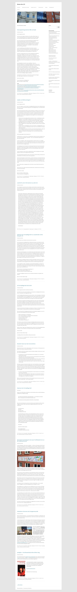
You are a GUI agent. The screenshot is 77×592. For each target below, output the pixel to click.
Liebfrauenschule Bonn (25, 7)
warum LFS (26, 505)
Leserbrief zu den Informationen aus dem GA (27, 182)
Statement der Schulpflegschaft (24, 388)
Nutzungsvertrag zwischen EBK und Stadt (26, 29)
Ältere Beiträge (19, 584)
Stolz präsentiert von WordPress (27, 588)
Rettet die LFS (21, 4)
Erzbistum (18, 177)
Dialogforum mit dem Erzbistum (53, 78)
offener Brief (26, 434)
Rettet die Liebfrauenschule (52, 51)
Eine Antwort (19, 390)
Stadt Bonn (29, 94)
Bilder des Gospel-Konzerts (52, 49)
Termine (46, 7)
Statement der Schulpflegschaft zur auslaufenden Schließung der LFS (30, 235)
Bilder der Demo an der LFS (52, 50)
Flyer (18, 557)
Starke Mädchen (40, 7)
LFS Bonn (20, 94)
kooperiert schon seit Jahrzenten (30, 556)
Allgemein (34, 93)
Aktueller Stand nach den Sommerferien (26, 343)
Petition (18, 9)
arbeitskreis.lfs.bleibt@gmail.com (22, 542)
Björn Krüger (30, 93)
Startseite (18, 7)
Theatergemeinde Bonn (28, 579)
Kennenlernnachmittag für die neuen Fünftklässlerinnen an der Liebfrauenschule (30, 440)
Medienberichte (51, 7)
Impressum (50, 91)
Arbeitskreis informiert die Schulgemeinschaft (27, 511)
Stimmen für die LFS (33, 7)
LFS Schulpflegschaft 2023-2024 (24, 285)
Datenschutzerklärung (52, 92)
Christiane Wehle (51, 65)
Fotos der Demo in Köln (56, 86)
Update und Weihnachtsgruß (23, 100)
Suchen (50, 25)
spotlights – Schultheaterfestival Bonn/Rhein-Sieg (28, 552)
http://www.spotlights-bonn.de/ (30, 568)
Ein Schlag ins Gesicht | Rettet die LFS (54, 77)
